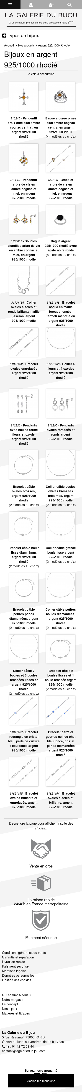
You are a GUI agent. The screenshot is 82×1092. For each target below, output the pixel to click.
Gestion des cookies (16, 980)
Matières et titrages (16, 1013)
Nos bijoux (9, 1008)
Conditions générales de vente (24, 952)
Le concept (10, 1004)
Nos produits (26, 45)
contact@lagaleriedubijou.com (24, 1050)
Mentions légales (14, 970)
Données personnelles (18, 975)
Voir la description (42, 74)
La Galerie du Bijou (18, 1032)
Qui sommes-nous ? (16, 995)
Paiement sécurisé (15, 966)
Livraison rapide (13, 961)
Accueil (9, 45)
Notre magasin (12, 999)
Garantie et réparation (18, 957)
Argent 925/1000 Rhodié (54, 45)
